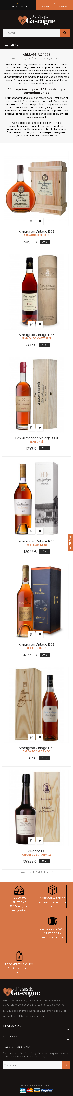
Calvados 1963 (36, 851)
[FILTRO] (70, 548)
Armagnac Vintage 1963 (36, 231)
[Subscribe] (66, 1065)
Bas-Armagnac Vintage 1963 (36, 438)
